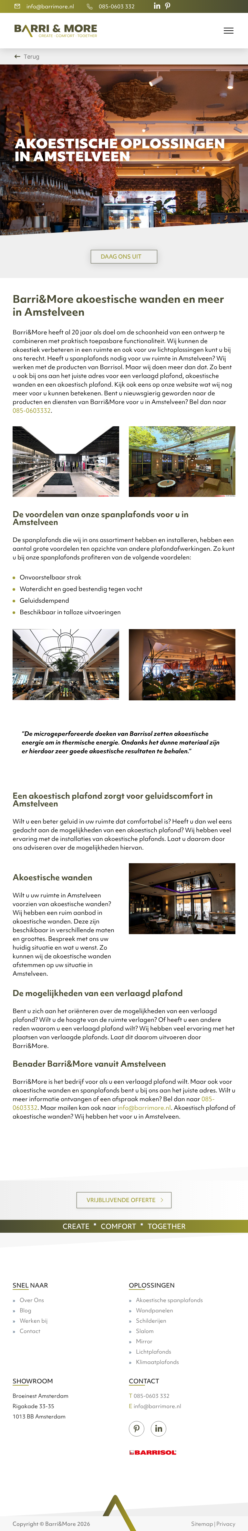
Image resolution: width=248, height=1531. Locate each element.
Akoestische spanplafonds (169, 1300)
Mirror (144, 1341)
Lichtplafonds (153, 1351)
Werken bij (33, 1320)
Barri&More (60, 1523)
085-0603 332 (117, 6)
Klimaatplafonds (157, 1362)
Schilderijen (151, 1320)
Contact (30, 1331)
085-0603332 (32, 410)
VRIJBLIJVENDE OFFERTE (121, 1200)
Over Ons (32, 1300)
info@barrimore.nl (50, 6)
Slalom (145, 1331)
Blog (25, 1310)
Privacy (225, 1523)
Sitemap (202, 1523)
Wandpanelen (154, 1310)
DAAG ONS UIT (121, 256)
